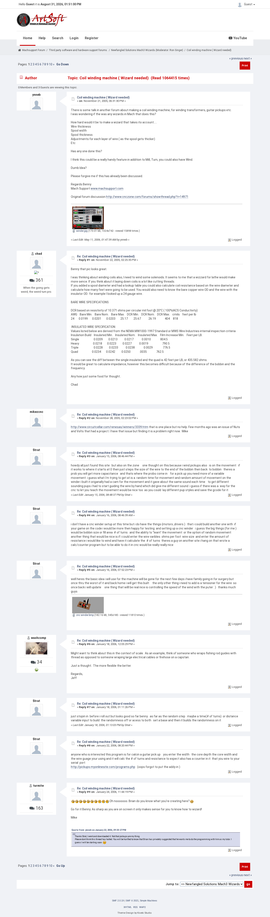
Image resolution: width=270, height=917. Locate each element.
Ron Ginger (176, 50)
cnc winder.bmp (85, 615)
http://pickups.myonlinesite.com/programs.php (103, 767)
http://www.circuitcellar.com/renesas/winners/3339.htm (109, 427)
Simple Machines (148, 900)
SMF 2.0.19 (118, 900)
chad (38, 253)
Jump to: (172, 884)
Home (27, 38)
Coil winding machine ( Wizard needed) (103, 97)
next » (248, 58)
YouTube (239, 38)
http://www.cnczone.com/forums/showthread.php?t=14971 (147, 196)
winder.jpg (82, 230)
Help (42, 38)
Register (92, 38)
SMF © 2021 (132, 900)
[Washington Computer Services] (36, 669)
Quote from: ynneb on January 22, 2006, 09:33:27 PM (99, 830)
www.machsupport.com (107, 188)
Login (74, 38)
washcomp (38, 638)
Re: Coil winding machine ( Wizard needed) (106, 256)
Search (57, 38)
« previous (236, 58)
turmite (38, 785)
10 (50, 64)
